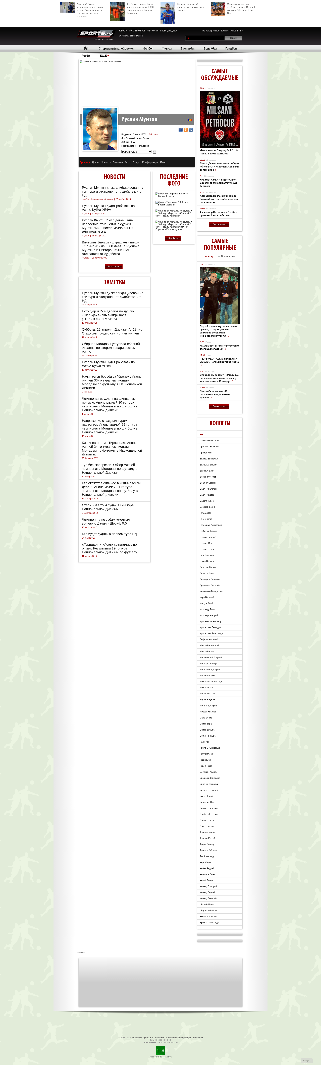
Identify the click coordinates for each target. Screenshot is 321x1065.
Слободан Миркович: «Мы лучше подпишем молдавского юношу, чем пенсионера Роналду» (219, 378)
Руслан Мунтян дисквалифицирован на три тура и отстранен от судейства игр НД (112, 191)
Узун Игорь (205, 862)
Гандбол (231, 48)
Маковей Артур (207, 651)
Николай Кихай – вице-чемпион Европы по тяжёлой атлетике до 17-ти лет (218, 182)
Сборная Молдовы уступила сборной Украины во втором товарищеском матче (111, 347)
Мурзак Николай (208, 711)
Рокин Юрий (206, 760)
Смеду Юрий (206, 796)
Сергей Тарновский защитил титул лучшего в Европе (190, 7)
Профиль (84, 162)
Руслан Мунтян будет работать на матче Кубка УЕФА (108, 207)
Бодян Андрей (207, 495)
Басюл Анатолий (208, 464)
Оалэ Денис (206, 717)
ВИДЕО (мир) (152, 30)
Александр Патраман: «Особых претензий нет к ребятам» (218, 213)
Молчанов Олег (208, 693)
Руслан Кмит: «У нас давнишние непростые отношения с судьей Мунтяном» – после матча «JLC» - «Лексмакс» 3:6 (108, 226)
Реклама (159, 1038)
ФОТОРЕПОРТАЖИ (137, 30)
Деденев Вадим (208, 567)
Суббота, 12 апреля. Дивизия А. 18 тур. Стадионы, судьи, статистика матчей (112, 331)
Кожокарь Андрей (209, 615)
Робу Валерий (207, 754)
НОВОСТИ (123, 30)
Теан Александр (208, 832)
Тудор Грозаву (207, 844)
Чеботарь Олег (207, 874)
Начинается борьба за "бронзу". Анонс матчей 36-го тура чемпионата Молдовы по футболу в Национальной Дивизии (112, 382)
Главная (85, 48)
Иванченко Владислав (211, 591)
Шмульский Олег (208, 910)
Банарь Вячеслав (209, 458)
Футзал (167, 48)
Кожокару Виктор (208, 609)
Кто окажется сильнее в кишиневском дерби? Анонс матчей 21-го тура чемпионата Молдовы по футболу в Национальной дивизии (111, 488)
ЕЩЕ (103, 55)
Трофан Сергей (207, 838)
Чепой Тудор (206, 880)
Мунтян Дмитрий (208, 705)
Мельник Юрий (207, 675)
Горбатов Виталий (209, 531)
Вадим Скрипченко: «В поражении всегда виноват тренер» (216, 394)
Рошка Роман (206, 766)
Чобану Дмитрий (208, 898)
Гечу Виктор (206, 519)
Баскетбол (187, 48)
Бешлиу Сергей (208, 483)
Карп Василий (207, 597)
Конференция (150, 162)
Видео (136, 162)
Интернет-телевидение (105, 39)
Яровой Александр (209, 922)
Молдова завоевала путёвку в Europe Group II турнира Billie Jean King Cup (241, 8)
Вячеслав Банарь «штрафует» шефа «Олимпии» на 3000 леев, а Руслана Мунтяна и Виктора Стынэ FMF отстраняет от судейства (110, 248)
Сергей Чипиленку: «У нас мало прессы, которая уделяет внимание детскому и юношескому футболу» (218, 330)
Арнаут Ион (205, 452)
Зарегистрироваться (210, 30)
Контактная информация (178, 1038)
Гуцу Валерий (207, 555)
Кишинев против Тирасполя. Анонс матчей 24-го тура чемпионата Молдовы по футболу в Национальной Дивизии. (112, 448)
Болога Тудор (207, 501)
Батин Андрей (207, 471)
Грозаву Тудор (207, 549)
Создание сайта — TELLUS (160, 1057)
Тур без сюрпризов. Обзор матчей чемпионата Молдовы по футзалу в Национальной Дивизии (109, 468)
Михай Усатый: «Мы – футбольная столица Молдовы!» (219, 347)
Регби (86, 55)
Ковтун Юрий (206, 603)
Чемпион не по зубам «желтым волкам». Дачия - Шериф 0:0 (106, 521)
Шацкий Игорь (207, 904)
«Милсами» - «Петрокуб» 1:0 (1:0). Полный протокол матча (219, 152)
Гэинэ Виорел (207, 561)
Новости (106, 162)
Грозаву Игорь (207, 543)
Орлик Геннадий (208, 736)
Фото (128, 162)
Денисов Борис (207, 573)
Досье (95, 162)
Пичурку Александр (210, 748)
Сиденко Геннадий (209, 784)
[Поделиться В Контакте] (191, 130)
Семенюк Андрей (208, 772)
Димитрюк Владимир (210, 579)
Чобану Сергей (207, 892)
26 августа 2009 (99, 258)
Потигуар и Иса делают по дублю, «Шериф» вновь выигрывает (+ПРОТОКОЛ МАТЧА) (108, 315)
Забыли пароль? (228, 30)
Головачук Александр (211, 525)
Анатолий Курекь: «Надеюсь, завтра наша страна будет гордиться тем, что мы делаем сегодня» (90, 10)
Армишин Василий (209, 446)
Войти (240, 30)
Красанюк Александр (210, 621)
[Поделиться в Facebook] (181, 130)
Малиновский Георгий (211, 657)
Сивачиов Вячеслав (210, 778)
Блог (163, 162)
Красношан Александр (211, 633)
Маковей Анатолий (209, 645)
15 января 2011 (99, 236)
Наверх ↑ (306, 1061)
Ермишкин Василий (210, 585)
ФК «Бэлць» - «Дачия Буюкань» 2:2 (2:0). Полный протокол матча (219, 361)
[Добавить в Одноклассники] (186, 130)
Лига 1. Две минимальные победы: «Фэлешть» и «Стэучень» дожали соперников (219, 166)
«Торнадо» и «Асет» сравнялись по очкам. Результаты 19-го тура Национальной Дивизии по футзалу (109, 548)
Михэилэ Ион (206, 687)
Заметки (118, 162)
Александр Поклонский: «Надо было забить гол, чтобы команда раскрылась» (219, 199)
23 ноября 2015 (123, 199)
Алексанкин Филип (209, 440)
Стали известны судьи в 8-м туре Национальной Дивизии (108, 507)
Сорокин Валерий (209, 808)
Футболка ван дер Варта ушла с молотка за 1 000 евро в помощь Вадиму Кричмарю (140, 8)
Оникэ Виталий (207, 730)
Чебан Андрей (207, 868)
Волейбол (210, 48)
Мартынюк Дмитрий (210, 669)
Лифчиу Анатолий (209, 639)
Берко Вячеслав (208, 477)
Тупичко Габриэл (208, 850)
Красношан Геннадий (210, 627)
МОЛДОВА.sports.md (142, 1038)
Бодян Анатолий (208, 489)
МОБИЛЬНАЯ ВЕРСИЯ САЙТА (131, 35)
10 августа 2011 (99, 213)
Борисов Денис (207, 507)
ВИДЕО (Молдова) (168, 30)
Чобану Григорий (208, 886)
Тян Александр (207, 856)
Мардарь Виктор (208, 663)
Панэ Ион (204, 742)
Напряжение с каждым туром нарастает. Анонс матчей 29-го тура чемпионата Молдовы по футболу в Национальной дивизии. (110, 426)
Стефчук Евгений (209, 814)
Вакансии (198, 1038)
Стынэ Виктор (207, 826)
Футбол (148, 48)
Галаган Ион (206, 513)
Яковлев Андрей (208, 916)
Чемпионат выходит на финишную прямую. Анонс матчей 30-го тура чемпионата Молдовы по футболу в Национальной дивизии (110, 404)
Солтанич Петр (207, 802)
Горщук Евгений (208, 537)
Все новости (219, 224)
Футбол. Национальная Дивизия (97, 199)
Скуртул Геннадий (209, 790)
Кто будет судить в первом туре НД (109, 534)
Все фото (173, 238)
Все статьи (113, 266)
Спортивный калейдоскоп (117, 48)
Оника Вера (206, 723)
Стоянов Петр (207, 820)
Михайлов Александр (211, 681)
